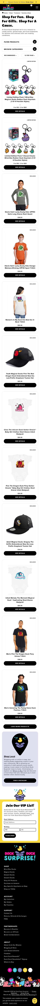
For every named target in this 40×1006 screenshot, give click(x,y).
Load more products (20, 726)
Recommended (10, 55)
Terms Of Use (25, 993)
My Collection (9, 899)
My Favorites (8, 905)
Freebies (7, 953)
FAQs (6, 919)
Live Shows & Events (11, 951)
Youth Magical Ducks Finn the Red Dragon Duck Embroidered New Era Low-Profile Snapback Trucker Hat (20, 375)
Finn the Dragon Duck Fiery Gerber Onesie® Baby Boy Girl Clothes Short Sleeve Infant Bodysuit (20, 488)
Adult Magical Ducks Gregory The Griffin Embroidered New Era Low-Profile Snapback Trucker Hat (20, 544)
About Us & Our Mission (12, 945)
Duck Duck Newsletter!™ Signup (15, 959)
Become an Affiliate (11, 932)
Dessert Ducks (9, 875)
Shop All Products (10, 880)
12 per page (29, 55)
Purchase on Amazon (11, 883)
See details (20, 111)
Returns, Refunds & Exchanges (15, 916)
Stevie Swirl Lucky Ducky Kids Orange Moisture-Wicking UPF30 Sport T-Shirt (20, 267)
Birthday (6, 826)
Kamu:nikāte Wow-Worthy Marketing (24, 995)
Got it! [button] (34, 1001)
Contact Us (8, 913)
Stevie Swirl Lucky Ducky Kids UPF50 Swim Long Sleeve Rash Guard (20, 213)
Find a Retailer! (20, 780)
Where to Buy (18, 771)
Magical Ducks (9, 872)
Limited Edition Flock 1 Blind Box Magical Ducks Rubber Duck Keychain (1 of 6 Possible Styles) (20, 99)
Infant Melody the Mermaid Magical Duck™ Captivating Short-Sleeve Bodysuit (20, 600)
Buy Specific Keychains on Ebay (15, 886)
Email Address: (9, 819)
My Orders (8, 902)
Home (6, 13)
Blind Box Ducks (10, 869)
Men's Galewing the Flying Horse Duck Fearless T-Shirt (20, 709)
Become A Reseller (11, 929)
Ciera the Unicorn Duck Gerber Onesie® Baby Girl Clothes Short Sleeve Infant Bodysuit (20, 432)
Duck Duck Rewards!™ (12, 956)
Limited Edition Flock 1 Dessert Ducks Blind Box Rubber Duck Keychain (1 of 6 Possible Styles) (20, 158)
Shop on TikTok (9, 889)
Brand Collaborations (11, 935)
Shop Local (9, 756)
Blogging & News (10, 948)
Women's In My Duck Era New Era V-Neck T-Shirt (20, 321)
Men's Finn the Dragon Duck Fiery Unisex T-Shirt (20, 655)
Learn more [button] (13, 1003)
